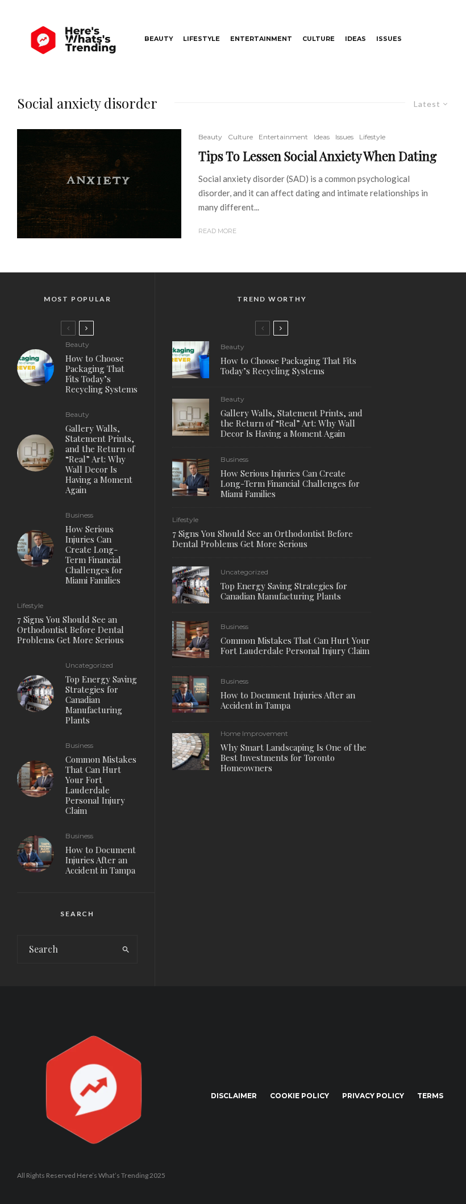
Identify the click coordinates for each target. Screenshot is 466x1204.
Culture (318, 39)
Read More (217, 231)
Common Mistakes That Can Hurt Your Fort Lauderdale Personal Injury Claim (100, 785)
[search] (126, 949)
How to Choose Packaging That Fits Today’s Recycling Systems (101, 373)
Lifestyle (201, 39)
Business (79, 515)
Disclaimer (234, 1095)
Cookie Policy (299, 1095)
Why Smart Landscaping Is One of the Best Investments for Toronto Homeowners (293, 757)
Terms (430, 1095)
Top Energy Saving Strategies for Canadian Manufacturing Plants (101, 699)
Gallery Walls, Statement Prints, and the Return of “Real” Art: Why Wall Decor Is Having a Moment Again (100, 459)
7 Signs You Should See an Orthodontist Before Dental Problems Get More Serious (70, 629)
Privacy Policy (373, 1095)
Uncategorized (89, 665)
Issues (389, 39)
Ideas (355, 39)
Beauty (158, 39)
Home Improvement (254, 733)
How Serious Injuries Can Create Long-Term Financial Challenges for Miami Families (94, 554)
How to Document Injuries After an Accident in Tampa (100, 860)
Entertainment (261, 39)
